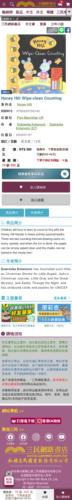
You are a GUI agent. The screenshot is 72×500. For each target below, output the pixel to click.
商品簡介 (12, 212)
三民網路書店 (11, 24)
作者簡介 (37, 212)
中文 (29, 12)
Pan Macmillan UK (30, 117)
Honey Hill (24, 104)
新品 (19, 12)
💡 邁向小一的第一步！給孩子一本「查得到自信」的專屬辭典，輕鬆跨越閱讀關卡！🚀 (8, 19)
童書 (43, 24)
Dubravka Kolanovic (31, 124)
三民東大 (64, 12)
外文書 (30, 24)
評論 (54, 30)
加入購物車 (63, 497)
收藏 (45, 497)
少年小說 (57, 24)
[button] (69, 316)
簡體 (50, 12)
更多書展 (60, 298)
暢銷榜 (7, 12)
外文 (39, 12)
